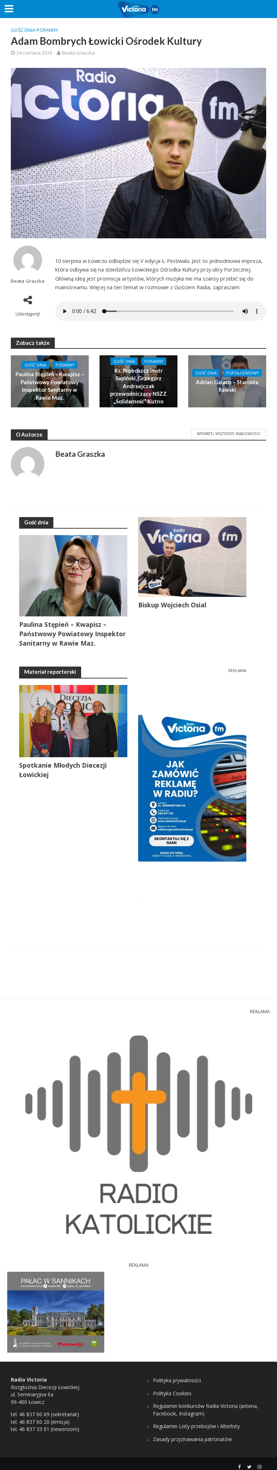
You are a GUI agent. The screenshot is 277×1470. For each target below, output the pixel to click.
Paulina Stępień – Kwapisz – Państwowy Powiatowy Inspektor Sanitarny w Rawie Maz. (50, 385)
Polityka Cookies (172, 1393)
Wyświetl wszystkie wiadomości (228, 433)
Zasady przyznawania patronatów (192, 1439)
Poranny (47, 30)
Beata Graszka (78, 52)
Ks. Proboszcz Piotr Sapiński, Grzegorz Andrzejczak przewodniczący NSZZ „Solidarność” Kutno (138, 386)
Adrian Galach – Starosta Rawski (227, 386)
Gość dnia (23, 30)
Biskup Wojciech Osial (172, 604)
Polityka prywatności (177, 1380)
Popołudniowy (242, 373)
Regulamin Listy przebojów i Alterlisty (196, 1426)
